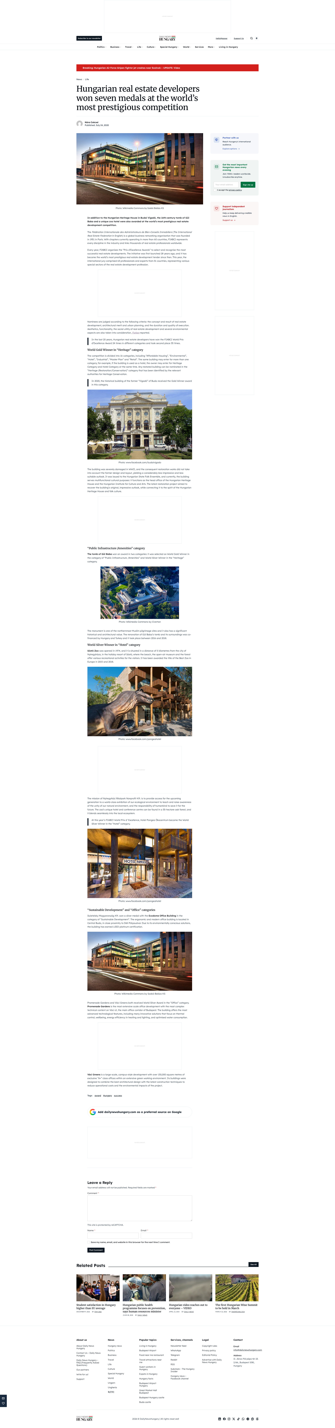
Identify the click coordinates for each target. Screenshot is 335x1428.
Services (199, 47)
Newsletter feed (178, 1346)
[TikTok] (238, 1419)
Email (144, 1230)
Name (91, 1230)
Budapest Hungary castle (151, 1397)
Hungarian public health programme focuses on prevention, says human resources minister (144, 1308)
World (186, 47)
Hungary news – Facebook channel (180, 1377)
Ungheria (112, 1387)
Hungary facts (146, 1378)
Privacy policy (209, 1350)
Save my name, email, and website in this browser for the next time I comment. (130, 1242)
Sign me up (248, 185)
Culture (150, 47)
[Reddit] (252, 1419)
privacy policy (235, 190)
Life (139, 47)
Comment (93, 1193)
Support (80, 1379)
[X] (233, 1419)
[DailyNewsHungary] (167, 38)
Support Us (239, 38)
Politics (101, 47)
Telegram (175, 1355)
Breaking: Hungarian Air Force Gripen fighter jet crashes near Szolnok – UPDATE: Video (131, 67)
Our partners (82, 1369)
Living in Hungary (228, 47)
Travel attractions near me (150, 1361)
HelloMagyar (221, 38)
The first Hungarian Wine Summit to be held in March (236, 1306)
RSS (173, 1364)
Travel (128, 47)
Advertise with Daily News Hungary (212, 1361)
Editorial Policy (209, 1355)
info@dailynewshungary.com (247, 1350)
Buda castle (145, 1402)
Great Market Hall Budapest (148, 1391)
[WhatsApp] (243, 1419)
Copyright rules (209, 1346)
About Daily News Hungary (85, 1347)
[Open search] (251, 38)
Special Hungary (168, 47)
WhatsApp (176, 1350)
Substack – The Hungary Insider (182, 1370)
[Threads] (257, 1419)
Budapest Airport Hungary (147, 1384)
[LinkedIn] (219, 1419)
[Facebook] (224, 1419)
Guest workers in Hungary (147, 1368)
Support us (228, 220)
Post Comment (96, 1250)
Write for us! (82, 1374)
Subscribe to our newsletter (89, 38)
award (98, 1095)
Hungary (107, 1095)
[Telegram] (248, 1419)
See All (253, 1264)
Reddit (174, 1359)
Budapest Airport (147, 1350)
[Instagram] (229, 1419)
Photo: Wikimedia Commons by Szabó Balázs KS (140, 208)
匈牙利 (111, 1392)
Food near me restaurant (151, 1355)
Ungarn (111, 1382)
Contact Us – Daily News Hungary (88, 1354)
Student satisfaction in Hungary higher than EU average (96, 1306)
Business (114, 47)
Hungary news (115, 1346)
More (210, 47)
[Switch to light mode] (257, 38)
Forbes (135, 332)
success (118, 1095)
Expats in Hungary (148, 1374)
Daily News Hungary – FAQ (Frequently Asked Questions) (87, 1362)
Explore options (230, 149)
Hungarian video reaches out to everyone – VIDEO (188, 1306)
